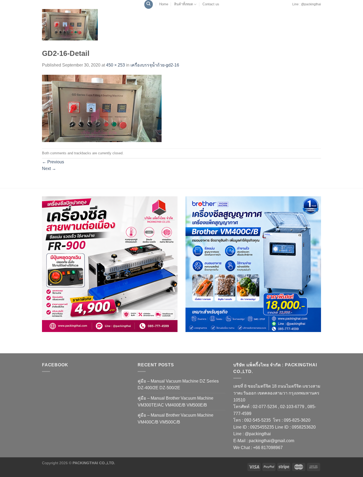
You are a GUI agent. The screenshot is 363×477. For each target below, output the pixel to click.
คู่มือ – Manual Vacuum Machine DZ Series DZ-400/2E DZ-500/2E (178, 384)
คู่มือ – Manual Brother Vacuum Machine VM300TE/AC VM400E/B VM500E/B (175, 401)
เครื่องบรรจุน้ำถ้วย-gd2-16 (154, 65)
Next (49, 168)
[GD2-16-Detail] (102, 108)
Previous (53, 162)
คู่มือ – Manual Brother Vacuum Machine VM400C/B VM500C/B (175, 418)
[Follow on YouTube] (290, 7)
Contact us (210, 4)
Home (163, 4)
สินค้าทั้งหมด (183, 4)
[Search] (148, 4)
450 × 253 (115, 65)
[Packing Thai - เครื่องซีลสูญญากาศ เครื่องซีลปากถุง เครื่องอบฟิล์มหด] (70, 24)
